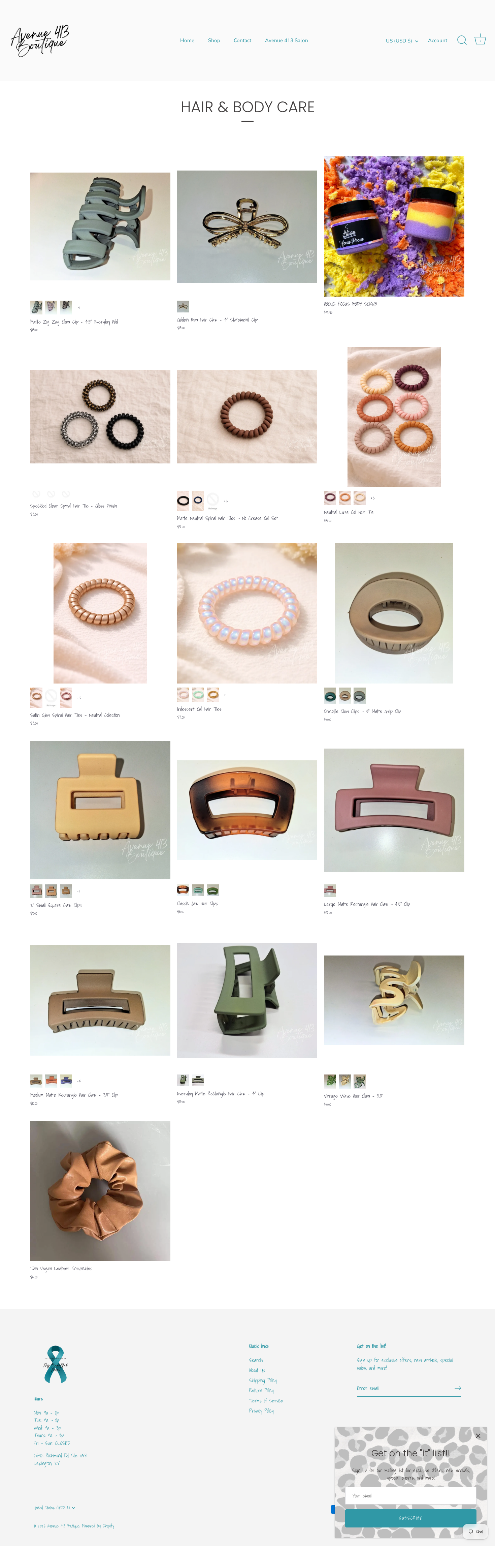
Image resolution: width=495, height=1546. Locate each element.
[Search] (462, 40)
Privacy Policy (261, 1410)
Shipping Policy (262, 1380)
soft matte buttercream (360, 498)
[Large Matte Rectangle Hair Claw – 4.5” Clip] (394, 810)
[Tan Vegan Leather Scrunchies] (100, 1191)
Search (256, 1360)
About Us (257, 1370)
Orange (51, 1081)
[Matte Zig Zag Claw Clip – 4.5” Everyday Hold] (100, 226)
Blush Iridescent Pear (183, 695)
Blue (198, 501)
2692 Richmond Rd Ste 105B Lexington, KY (60, 1459)
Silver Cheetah (66, 495)
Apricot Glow (345, 498)
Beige (51, 891)
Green (183, 1080)
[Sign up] (458, 1388)
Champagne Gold (51, 698)
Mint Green (198, 890)
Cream (345, 1081)
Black (183, 501)
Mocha (66, 307)
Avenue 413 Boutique (63, 1525)
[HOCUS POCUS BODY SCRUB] (394, 226)
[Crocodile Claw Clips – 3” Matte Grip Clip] (394, 613)
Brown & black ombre (183, 890)
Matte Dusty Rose (330, 498)
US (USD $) (399, 41)
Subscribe (411, 1518)
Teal (330, 696)
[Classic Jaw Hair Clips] (247, 810)
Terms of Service (266, 1400)
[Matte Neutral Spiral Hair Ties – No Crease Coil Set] (247, 417)
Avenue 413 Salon (286, 40)
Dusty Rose (66, 698)
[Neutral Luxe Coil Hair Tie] (394, 417)
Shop (214, 40)
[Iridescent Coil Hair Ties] (247, 613)
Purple (51, 307)
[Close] (478, 1435)
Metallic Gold (213, 695)
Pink (36, 891)
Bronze (36, 698)
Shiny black (36, 495)
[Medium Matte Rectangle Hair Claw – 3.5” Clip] (100, 1000)
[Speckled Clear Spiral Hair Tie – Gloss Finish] (100, 417)
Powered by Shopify (98, 1525)
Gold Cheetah (51, 495)
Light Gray (213, 501)
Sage (36, 307)
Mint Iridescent (198, 695)
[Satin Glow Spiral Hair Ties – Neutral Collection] (100, 613)
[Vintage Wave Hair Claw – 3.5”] (394, 1000)
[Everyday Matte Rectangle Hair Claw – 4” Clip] (247, 1000)
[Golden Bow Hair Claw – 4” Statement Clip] (247, 226)
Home (187, 40)
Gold (183, 306)
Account (437, 40)
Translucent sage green (360, 1081)
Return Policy (261, 1390)
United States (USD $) (52, 1508)
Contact (242, 40)
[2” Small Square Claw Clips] (100, 810)
